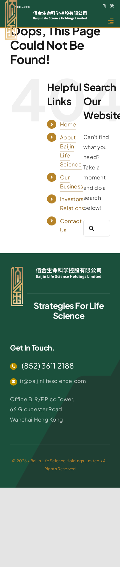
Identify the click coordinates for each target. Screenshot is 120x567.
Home (68, 124)
